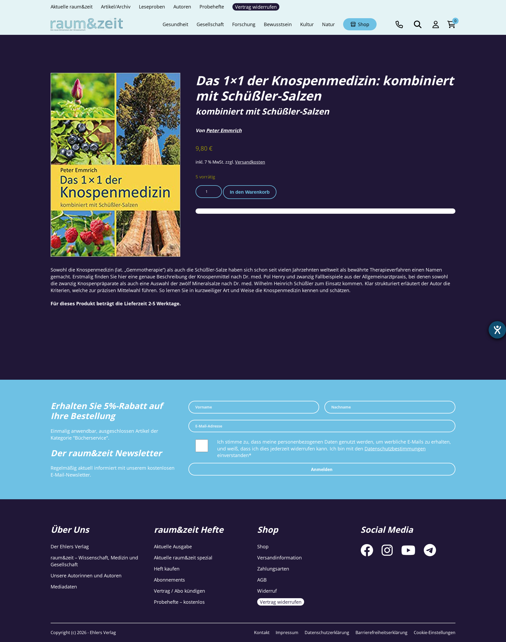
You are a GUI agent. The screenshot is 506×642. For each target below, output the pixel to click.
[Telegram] (430, 550)
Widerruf (267, 591)
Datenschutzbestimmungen (395, 448)
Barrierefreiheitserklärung (381, 632)
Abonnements (169, 580)
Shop (263, 546)
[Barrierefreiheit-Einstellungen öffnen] (497, 330)
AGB (262, 580)
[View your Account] (435, 24)
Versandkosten (250, 162)
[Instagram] (387, 550)
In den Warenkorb (250, 192)
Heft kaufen (166, 568)
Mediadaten (64, 586)
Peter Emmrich (224, 130)
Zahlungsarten (273, 568)
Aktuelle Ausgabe (173, 546)
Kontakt (262, 632)
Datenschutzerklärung (327, 632)
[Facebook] (367, 550)
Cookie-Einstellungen (434, 632)
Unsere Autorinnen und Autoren (86, 575)
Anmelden (322, 469)
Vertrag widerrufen (280, 602)
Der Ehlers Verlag (70, 546)
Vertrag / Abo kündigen (179, 591)
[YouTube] (408, 550)
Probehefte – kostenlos (179, 602)
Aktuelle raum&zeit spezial (183, 557)
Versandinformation (279, 557)
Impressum (287, 632)
